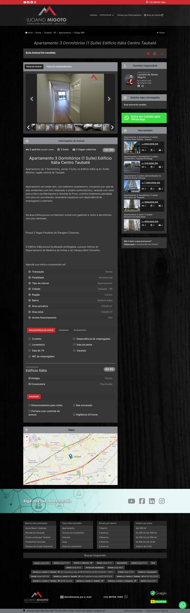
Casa (64, 542)
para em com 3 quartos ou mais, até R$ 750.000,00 (83, 576)
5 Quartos (103, 546)
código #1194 (126, 572)
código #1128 (139, 563)
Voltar (162, 32)
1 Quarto (103, 528)
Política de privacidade (133, 611)
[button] (32, 98)
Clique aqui (129, 244)
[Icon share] (25, 2)
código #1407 (148, 581)
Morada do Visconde (34, 533)
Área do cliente (153, 15)
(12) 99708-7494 (157, 2)
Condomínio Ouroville (35, 542)
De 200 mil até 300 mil (146, 533)
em (83, 563)
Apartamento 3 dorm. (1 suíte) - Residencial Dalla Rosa (139, 215)
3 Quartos (104, 537)
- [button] (27, 440)
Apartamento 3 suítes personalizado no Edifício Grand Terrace (142, 177)
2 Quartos (103, 533)
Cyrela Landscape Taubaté (37, 537)
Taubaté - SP (50, 32)
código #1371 (104, 563)
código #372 (73, 568)
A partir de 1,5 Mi (144, 546)
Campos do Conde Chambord (39, 546)
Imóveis (93, 15)
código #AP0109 (40, 576)
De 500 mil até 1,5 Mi (145, 542)
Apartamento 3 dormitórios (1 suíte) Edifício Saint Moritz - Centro (141, 138)
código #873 (115, 568)
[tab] (34, 66)
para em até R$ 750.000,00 (137, 576)
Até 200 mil (141, 528)
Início (30, 32)
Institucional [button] (105, 15)
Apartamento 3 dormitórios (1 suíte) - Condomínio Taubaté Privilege (141, 157)
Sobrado (66, 537)
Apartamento (65, 32)
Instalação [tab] (34, 396)
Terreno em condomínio (73, 533)
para (147, 572)
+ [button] (27, 436)
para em (90, 581)
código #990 (41, 563)
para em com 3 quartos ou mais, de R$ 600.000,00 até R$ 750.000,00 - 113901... (73, 572)
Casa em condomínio (72, 546)
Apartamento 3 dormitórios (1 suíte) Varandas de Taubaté (141, 196)
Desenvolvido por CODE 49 (157, 611)
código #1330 (61, 563)
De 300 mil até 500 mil (146, 537)
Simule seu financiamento (129, 15)
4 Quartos (104, 542)
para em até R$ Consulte (52, 581)
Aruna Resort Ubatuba (35, 528)
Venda (38, 32)
